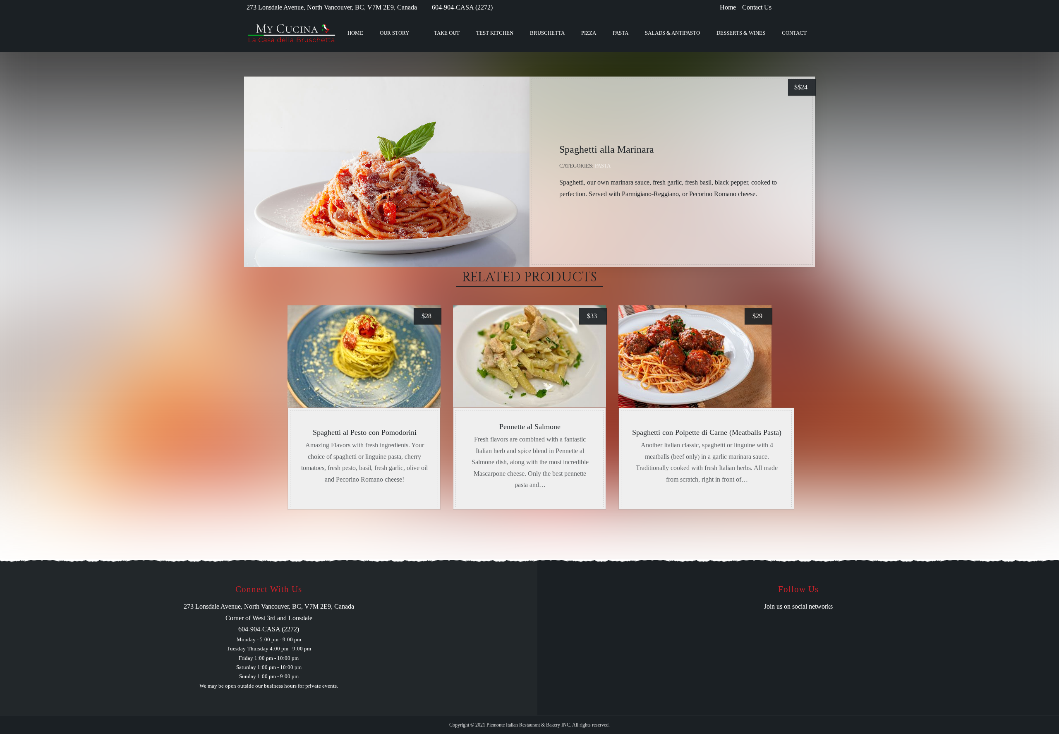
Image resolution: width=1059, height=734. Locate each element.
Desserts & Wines (740, 33)
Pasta (620, 33)
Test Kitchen (494, 33)
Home (728, 7)
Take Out (447, 33)
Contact (794, 33)
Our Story (394, 33)
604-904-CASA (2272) (462, 7)
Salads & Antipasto (672, 33)
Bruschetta (547, 33)
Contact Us (756, 7)
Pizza (588, 33)
